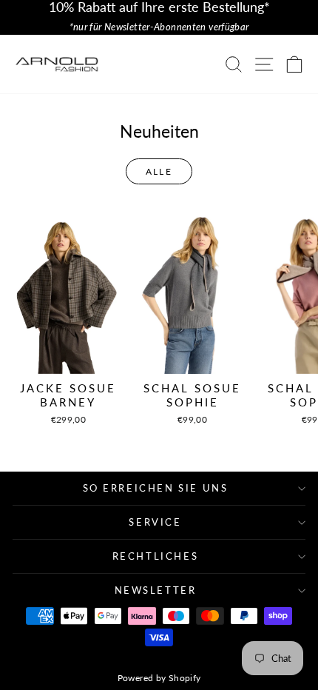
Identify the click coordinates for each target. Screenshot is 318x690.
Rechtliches (155, 556)
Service (155, 522)
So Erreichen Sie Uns (156, 488)
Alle (159, 171)
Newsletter (156, 590)
